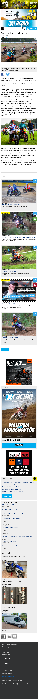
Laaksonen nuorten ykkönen (10, 337)
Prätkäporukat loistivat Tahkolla (10, 527)
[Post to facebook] (2, 74)
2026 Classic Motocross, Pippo (10, 509)
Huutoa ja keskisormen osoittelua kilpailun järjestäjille (15, 545)
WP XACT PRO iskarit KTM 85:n (13, 582)
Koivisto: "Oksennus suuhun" (9, 541)
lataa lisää (5, 349)
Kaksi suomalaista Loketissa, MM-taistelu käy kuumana (16, 514)
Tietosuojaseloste (6, 660)
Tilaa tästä (19, 445)
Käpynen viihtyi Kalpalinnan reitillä (11, 489)
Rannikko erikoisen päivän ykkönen (11, 518)
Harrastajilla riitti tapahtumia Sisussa (12, 487)
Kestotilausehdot (6, 658)
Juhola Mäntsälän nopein (9, 271)
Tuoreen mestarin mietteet (9, 304)
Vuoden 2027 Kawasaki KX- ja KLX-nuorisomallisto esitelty (17, 536)
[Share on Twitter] (8, 74)
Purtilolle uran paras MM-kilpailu (11, 204)
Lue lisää (4, 208)
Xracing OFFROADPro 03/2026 (11, 440)
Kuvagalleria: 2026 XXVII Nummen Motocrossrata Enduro (18, 237)
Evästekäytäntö (6, 663)
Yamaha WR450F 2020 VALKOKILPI (14, 556)
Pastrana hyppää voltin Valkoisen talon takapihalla (14, 532)
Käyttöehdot (5, 661)
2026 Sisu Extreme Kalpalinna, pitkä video (13, 491)
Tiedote (7, 37)
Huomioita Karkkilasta (7, 523)
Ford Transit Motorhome (10, 607)
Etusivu (15, 31)
